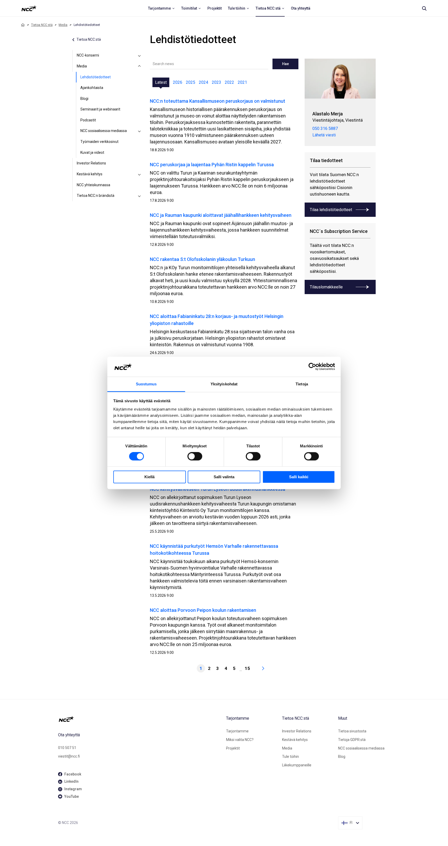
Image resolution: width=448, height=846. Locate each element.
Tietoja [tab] (302, 384)
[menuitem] (161, 8)
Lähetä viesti (324, 135)
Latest (161, 82)
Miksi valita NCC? (240, 740)
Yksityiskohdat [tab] (224, 384)
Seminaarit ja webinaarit (100, 109)
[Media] (139, 66)
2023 (216, 82)
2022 (229, 82)
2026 (177, 82)
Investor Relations (91, 163)
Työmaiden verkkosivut (99, 142)
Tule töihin (290, 756)
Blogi (84, 98)
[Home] (23, 25)
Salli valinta (224, 477)
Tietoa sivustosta (352, 731)
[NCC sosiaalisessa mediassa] (139, 131)
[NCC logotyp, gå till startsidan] (140, 719)
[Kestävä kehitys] (139, 174)
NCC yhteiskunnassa (93, 185)
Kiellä (149, 477)
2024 (203, 82)
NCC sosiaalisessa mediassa (103, 131)
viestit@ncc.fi (69, 756)
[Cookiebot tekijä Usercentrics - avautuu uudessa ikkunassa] (312, 367)
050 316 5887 (325, 128)
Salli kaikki (298, 477)
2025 (190, 82)
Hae (285, 64)
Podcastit (88, 120)
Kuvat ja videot (92, 152)
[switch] (194, 456)
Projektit (233, 748)
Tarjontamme (237, 731)
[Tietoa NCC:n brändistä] (139, 195)
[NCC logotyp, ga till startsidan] (29, 8)
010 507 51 (67, 748)
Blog (341, 756)
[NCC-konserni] (139, 55)
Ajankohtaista (91, 88)
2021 (242, 82)
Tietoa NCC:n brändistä (95, 195)
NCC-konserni (88, 55)
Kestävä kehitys (89, 174)
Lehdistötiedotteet (95, 77)
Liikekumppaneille (296, 765)
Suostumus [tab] (146, 384)
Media (63, 25)
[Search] (424, 8)
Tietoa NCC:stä (42, 25)
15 (247, 668)
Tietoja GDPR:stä (352, 740)
